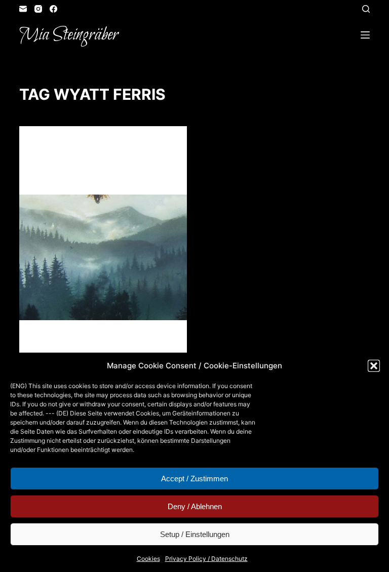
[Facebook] (53, 9)
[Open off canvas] (365, 35)
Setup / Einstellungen (194, 534)
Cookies (148, 558)
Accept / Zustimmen (194, 478)
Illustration (56, 145)
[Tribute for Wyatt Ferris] (103, 257)
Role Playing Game (113, 145)
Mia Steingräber (68, 35)
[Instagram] (38, 9)
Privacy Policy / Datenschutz (206, 558)
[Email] (23, 9)
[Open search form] (366, 9)
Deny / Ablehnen (195, 506)
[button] (374, 366)
